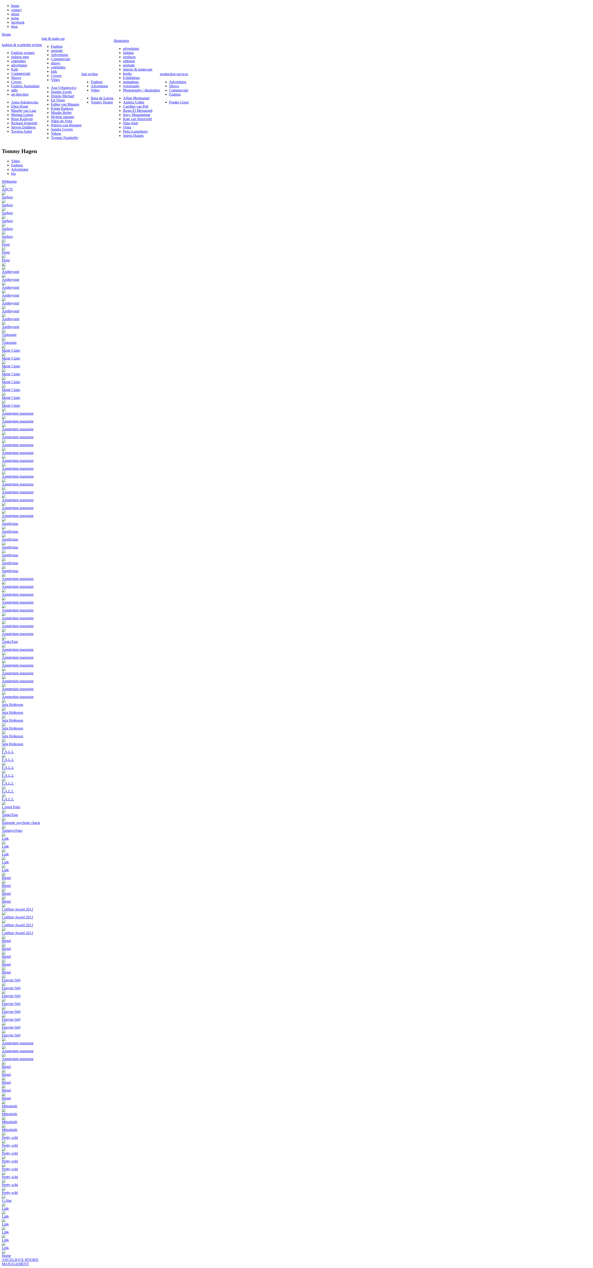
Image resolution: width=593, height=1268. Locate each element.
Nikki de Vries (61, 121)
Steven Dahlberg (23, 127)
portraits (57, 51)
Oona (127, 127)
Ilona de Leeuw (102, 98)
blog (14, 26)
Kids (14, 69)
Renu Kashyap (22, 119)
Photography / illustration (141, 90)
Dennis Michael (62, 96)
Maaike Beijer (61, 113)
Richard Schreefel (24, 123)
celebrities (18, 61)
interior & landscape (137, 69)
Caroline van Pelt (135, 106)
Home (6, 34)
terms (15, 18)
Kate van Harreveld (137, 119)
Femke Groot (179, 102)
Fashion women (23, 53)
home (15, 6)
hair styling (90, 74)
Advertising (59, 55)
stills (14, 90)
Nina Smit (130, 123)
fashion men (20, 57)
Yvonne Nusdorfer (64, 138)
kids (54, 71)
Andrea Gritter (133, 102)
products (129, 57)
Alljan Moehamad (136, 98)
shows (55, 63)
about (15, 14)
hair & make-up (53, 39)
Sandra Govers (62, 129)
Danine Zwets (61, 92)
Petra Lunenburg (135, 131)
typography (131, 86)
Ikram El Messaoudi (137, 111)
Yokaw (56, 133)
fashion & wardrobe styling (22, 45)
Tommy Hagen (102, 102)
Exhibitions (131, 78)
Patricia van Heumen (66, 125)
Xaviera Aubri (21, 131)
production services (174, 74)
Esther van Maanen (65, 104)
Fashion (57, 46)
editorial (129, 61)
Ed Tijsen (58, 100)
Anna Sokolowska (24, 102)
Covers (16, 82)
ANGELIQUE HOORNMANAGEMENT (20, 1262)
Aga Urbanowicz (63, 88)
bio (13, 173)
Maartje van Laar (23, 111)
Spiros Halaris (133, 136)
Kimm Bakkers (62, 108)
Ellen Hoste (19, 106)
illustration (121, 41)
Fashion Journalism (25, 86)
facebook (18, 22)
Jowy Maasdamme (136, 115)
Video (55, 80)
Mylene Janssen (62, 117)
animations (131, 82)
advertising (19, 65)
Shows (16, 78)
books (127, 73)
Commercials (20, 73)
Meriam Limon (22, 115)
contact (16, 10)
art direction (19, 94)
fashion (128, 53)
